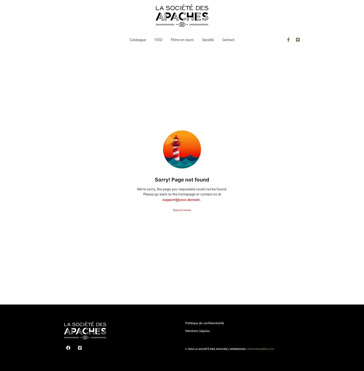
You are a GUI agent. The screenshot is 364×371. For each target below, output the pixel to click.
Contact (228, 39)
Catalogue (138, 39)
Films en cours (182, 39)
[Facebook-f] (288, 40)
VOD (158, 39)
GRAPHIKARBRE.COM (260, 349)
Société (208, 39)
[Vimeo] (298, 40)
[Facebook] (68, 348)
